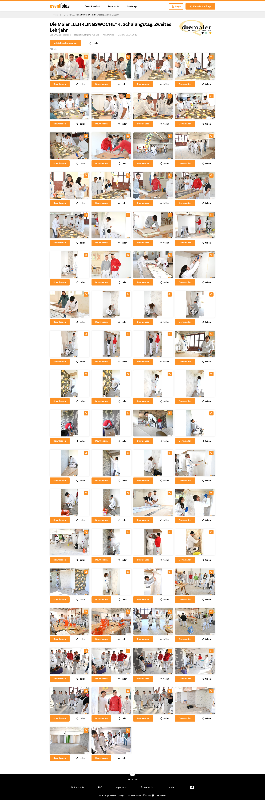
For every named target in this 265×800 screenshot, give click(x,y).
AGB (100, 787)
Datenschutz (77, 787)
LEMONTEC (160, 795)
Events (55, 15)
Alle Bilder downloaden (65, 43)
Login (178, 6)
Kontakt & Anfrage (202, 6)
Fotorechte (113, 6)
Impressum (121, 787)
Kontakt (172, 787)
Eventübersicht (92, 6)
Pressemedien (148, 787)
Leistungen (132, 6)
